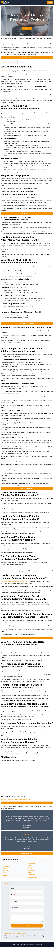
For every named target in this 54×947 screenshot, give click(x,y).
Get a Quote (26, 28)
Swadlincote (17, 799)
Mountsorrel (24, 799)
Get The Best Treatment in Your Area (27, 802)
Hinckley (30, 868)
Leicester (5, 875)
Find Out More (27, 638)
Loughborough (10, 799)
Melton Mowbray (32, 874)
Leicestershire (31, 863)
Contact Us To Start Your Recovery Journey (27, 213)
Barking (30, 799)
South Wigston (31, 870)
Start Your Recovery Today (27, 853)
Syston (29, 865)
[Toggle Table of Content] (14, 62)
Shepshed (3, 799)
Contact (50, 2)
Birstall (4, 873)
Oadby (29, 872)
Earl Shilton (5, 870)
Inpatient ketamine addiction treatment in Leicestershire (14, 581)
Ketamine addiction (5, 70)
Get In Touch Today (27, 57)
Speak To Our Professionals (27, 488)
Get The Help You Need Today (27, 323)
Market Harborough (32, 876)
